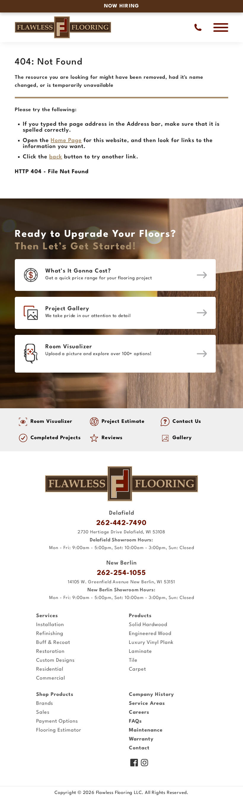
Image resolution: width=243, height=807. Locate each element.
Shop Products (54, 694)
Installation (50, 624)
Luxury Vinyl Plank (151, 642)
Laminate (140, 651)
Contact (139, 748)
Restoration (50, 651)
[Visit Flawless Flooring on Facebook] (134, 763)
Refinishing (49, 633)
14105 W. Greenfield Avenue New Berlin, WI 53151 (121, 582)
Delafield (121, 513)
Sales (42, 712)
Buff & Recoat (53, 642)
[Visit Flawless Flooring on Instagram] (144, 763)
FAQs (135, 721)
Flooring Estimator (58, 730)
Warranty (141, 739)
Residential (49, 669)
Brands (44, 703)
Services (47, 615)
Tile (133, 660)
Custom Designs (55, 660)
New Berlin (121, 563)
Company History (151, 694)
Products (140, 615)
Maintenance (146, 730)
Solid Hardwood (148, 624)
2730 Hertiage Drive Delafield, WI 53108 (121, 532)
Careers (139, 712)
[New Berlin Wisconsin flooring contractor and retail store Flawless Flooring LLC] (121, 483)
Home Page (66, 140)
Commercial (50, 678)
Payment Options (57, 721)
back (55, 157)
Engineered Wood (150, 633)
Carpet (137, 669)
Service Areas (147, 703)
